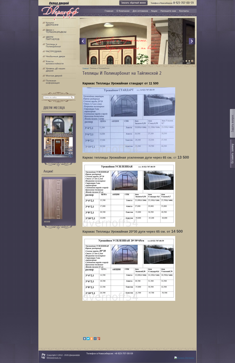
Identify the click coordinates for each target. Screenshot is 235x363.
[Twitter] (88, 338)
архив (47, 221)
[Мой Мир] (95, 338)
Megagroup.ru (54, 357)
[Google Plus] (98, 338)
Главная (85, 68)
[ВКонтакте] (84, 338)
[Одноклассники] (91, 338)
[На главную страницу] (60, 13)
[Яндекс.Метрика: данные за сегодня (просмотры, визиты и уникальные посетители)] (184, 357)
